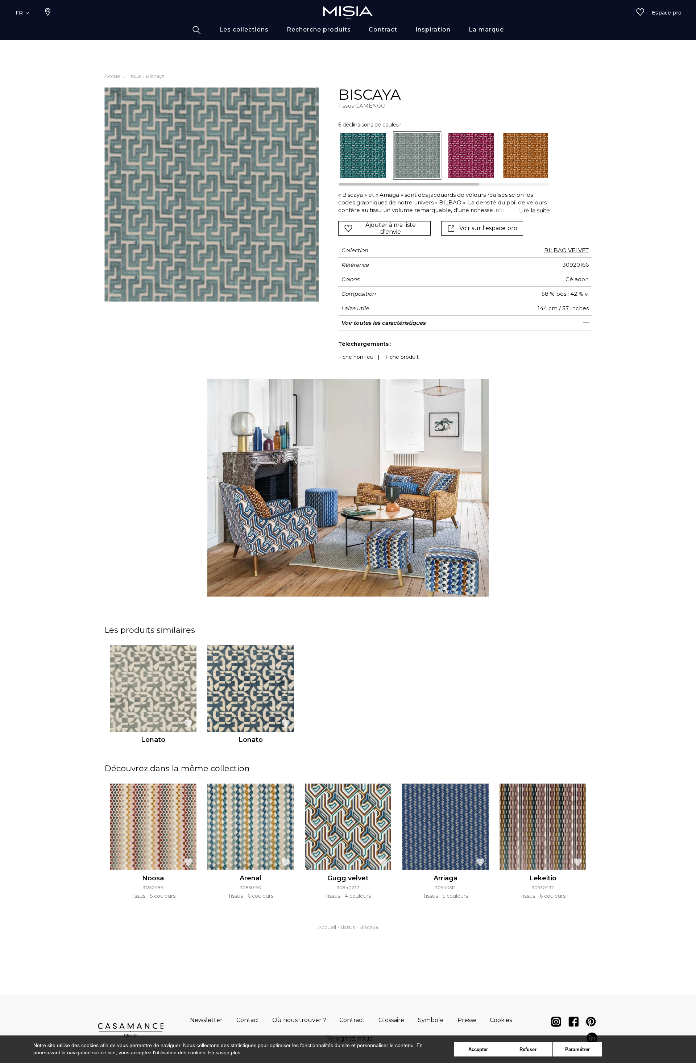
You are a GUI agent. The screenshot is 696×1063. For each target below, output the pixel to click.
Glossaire (391, 1020)
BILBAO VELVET (566, 250)
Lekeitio (542, 878)
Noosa (153, 878)
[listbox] (440, 155)
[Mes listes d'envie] (640, 12)
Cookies (501, 1020)
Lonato (153, 740)
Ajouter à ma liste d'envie (390, 228)
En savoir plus (224, 1052)
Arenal (250, 878)
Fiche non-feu (355, 357)
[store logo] (348, 13)
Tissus (134, 76)
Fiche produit (402, 357)
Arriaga (445, 878)
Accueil (113, 76)
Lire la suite (534, 210)
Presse (467, 1020)
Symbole (431, 1020)
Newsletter (206, 1020)
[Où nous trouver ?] (48, 12)
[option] (363, 155)
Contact (248, 1020)
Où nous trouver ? (299, 1020)
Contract (352, 1020)
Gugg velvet (348, 878)
